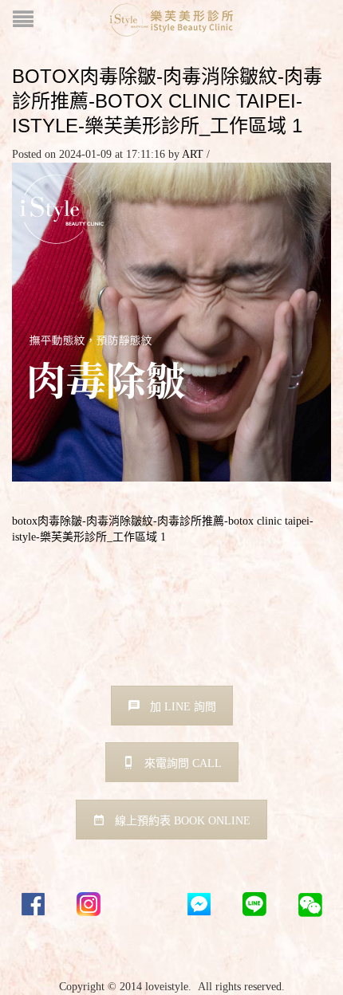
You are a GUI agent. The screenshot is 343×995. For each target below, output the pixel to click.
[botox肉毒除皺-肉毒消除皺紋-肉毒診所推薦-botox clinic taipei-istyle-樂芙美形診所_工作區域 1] (171, 321)
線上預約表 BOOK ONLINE (182, 821)
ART (192, 154)
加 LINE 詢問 (183, 707)
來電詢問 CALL (183, 763)
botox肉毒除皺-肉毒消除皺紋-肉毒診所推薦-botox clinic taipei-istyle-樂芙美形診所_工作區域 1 (167, 100)
